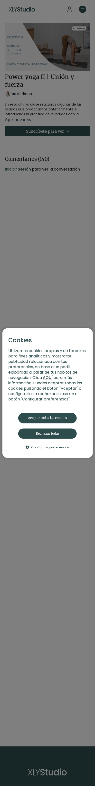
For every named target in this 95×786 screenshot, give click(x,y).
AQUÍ (47, 377)
